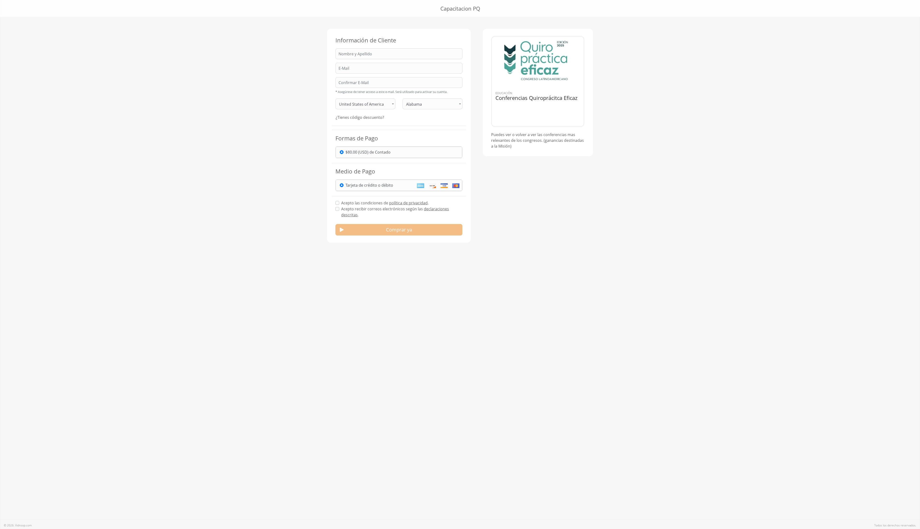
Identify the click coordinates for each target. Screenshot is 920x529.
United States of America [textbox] (361, 104)
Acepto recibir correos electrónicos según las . (395, 212)
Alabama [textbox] (414, 104)
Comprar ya (399, 229)
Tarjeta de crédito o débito (369, 185)
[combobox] (365, 103)
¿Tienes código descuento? (360, 117)
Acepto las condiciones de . (385, 203)
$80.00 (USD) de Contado (368, 152)
